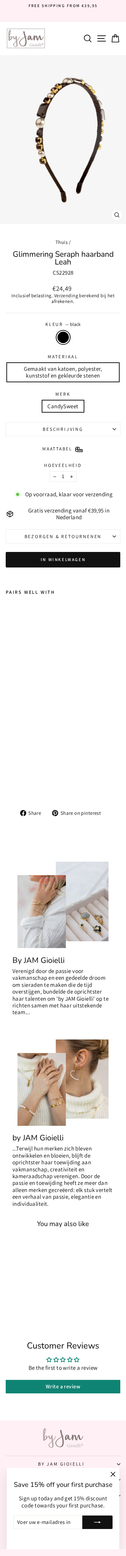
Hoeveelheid (63, 465)
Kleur (63, 324)
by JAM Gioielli (61, 1464)
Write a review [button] (63, 1386)
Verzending (66, 295)
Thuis (61, 242)
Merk (62, 394)
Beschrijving (63, 429)
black (63, 337)
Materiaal (63, 357)
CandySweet (62, 406)
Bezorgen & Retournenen (63, 536)
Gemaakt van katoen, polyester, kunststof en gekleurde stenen (63, 372)
